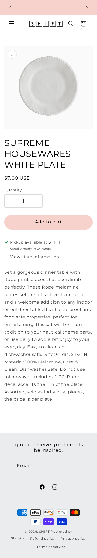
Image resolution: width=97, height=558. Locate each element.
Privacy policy (73, 538)
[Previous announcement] (10, 7)
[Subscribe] (80, 465)
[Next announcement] (87, 7)
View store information (34, 256)
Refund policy (42, 538)
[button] (11, 24)
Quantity (13, 190)
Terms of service (51, 547)
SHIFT (44, 531)
